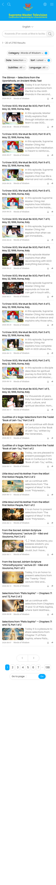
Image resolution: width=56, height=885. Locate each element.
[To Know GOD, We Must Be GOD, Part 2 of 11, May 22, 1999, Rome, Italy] (13, 373)
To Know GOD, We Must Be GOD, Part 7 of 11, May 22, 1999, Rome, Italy (26, 220)
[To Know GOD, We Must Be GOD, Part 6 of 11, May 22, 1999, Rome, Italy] (13, 260)
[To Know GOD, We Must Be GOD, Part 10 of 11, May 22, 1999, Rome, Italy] (13, 146)
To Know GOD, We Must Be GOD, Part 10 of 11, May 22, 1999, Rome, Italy (26, 135)
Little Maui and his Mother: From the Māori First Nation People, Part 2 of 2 (25, 475)
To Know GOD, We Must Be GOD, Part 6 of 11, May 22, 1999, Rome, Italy (26, 249)
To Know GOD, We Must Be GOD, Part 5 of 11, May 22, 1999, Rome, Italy (26, 277)
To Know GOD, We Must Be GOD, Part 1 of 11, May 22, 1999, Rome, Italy (25, 390)
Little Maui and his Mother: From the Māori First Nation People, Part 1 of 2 (25, 503)
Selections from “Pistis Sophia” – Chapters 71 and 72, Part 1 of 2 (27, 623)
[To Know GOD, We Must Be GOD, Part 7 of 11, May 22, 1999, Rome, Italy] (13, 231)
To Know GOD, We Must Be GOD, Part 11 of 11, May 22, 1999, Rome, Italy (26, 107)
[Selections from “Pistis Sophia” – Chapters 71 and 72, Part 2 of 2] (13, 606)
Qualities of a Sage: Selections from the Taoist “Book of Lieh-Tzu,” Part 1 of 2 (28, 447)
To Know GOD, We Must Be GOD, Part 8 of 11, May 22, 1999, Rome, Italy (26, 192)
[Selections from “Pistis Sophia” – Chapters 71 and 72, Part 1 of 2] (13, 634)
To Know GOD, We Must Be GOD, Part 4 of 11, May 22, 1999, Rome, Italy (26, 305)
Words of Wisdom (21, 98)
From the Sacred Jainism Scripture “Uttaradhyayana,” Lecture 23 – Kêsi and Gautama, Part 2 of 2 (25, 533)
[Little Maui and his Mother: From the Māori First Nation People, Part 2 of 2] (13, 486)
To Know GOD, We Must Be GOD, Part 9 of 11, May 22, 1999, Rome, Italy (26, 164)
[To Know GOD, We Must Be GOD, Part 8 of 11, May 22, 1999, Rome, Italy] (13, 203)
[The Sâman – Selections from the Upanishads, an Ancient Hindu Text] (13, 90)
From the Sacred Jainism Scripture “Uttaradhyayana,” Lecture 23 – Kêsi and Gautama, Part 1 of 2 (25, 565)
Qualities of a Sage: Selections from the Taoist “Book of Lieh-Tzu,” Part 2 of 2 (28, 418)
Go (42, 676)
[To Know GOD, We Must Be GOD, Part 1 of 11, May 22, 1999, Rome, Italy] (13, 401)
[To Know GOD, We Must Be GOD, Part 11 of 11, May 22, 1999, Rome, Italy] (13, 118)
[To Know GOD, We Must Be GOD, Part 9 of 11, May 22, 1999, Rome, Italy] (13, 175)
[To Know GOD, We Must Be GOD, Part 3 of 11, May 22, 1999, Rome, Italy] (13, 345)
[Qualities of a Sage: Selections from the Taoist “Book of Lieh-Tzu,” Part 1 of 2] (13, 458)
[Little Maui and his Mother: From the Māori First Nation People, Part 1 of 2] (13, 514)
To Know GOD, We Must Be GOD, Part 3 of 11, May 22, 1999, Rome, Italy (26, 334)
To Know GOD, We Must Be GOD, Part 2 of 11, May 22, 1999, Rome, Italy (26, 362)
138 (48, 667)
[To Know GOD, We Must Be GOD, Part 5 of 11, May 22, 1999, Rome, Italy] (13, 288)
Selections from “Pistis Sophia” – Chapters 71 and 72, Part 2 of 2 (27, 595)
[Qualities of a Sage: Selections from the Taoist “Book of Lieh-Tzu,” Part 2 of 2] (13, 429)
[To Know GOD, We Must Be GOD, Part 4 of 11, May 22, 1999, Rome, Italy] (13, 316)
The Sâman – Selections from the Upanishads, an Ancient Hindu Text (22, 79)
